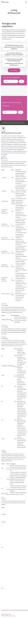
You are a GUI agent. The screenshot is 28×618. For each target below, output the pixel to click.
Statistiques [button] (4, 337)
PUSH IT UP (22, 122)
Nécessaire (4, 158)
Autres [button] (2, 497)
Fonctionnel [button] (3, 303)
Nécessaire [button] (3, 156)
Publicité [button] (3, 450)
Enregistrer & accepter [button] (6, 614)
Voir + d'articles (14, 70)
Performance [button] (4, 325)
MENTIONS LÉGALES (12, 122)
